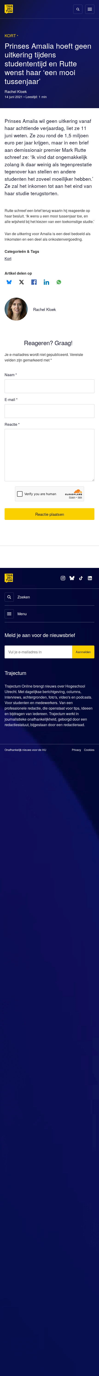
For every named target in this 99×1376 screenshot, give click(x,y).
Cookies (89, 768)
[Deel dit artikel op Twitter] (21, 294)
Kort (8, 271)
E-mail (11, 412)
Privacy (76, 768)
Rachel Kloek (45, 321)
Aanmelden (82, 664)
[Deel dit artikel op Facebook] (33, 294)
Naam (11, 387)
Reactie (13, 437)
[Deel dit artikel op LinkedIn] (46, 294)
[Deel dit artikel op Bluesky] (9, 294)
